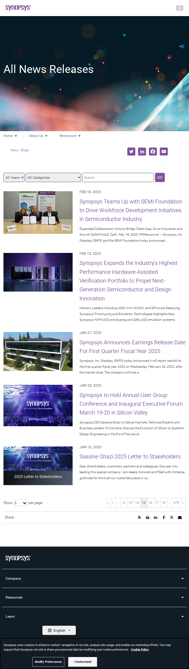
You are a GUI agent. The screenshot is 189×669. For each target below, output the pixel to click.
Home (8, 136)
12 (123, 502)
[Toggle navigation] (179, 8)
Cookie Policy (140, 649)
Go (159, 177)
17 (157, 502)
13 (130, 502)
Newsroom (68, 136)
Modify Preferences (48, 661)
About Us (36, 136)
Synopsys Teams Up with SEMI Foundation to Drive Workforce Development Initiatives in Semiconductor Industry (131, 210)
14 (137, 502)
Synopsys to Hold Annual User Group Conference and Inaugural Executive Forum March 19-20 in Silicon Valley (131, 404)
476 (176, 502)
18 (163, 502)
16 (150, 502)
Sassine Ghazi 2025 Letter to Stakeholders (130, 456)
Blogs (25, 150)
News (14, 150)
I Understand (83, 661)
